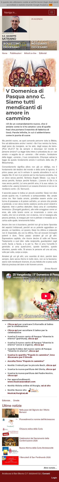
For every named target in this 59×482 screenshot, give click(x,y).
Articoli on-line (30, 53)
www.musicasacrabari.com (21, 381)
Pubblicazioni (15, 53)
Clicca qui (13, 324)
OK (50, 5)
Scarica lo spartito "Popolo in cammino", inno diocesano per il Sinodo (31, 356)
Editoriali (43, 53)
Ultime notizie (12, 405)
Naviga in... (10, 12)
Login (54, 477)
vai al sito (46, 385)
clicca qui (33, 338)
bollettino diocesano (12, 45)
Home (4, 53)
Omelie (16, 400)
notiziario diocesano (39, 45)
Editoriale (6, 400)
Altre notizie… (50, 467)
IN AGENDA (36, 19)
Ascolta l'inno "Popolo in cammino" (26, 361)
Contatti (46, 473)
